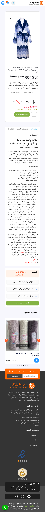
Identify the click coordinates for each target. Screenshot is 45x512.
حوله (31, 68)
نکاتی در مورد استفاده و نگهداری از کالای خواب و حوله (24, 414)
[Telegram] (29, 496)
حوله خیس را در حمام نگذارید (30, 417)
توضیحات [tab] (34, 129)
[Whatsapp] (22, 496)
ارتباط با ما (33, 445)
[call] (5, 507)
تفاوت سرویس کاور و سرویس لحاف (27, 420)
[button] (13, 3)
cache (37, 426)
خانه (36, 68)
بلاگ (35, 440)
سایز (35, 102)
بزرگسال (19, 68)
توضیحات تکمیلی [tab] (22, 129)
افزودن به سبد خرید (22, 114)
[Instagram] (16, 496)
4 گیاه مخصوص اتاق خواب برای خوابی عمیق (25, 410)
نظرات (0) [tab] (11, 129)
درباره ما (34, 435)
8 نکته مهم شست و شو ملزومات (28, 423)
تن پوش (26, 68)
